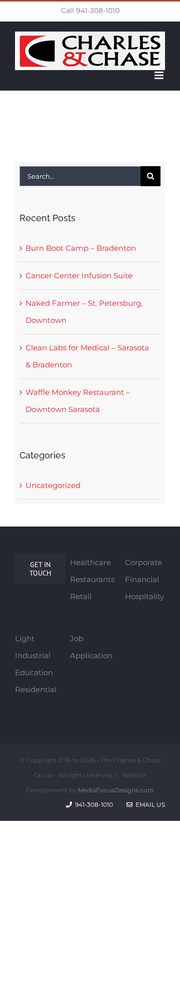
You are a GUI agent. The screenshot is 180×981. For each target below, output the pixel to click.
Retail (81, 596)
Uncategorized (53, 485)
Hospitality (144, 596)
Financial (142, 579)
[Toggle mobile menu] (159, 75)
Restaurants (92, 579)
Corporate (143, 562)
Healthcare (90, 562)
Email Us (148, 804)
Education (34, 672)
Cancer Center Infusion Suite (79, 275)
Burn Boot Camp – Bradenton (81, 248)
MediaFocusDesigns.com (116, 790)
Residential (35, 689)
